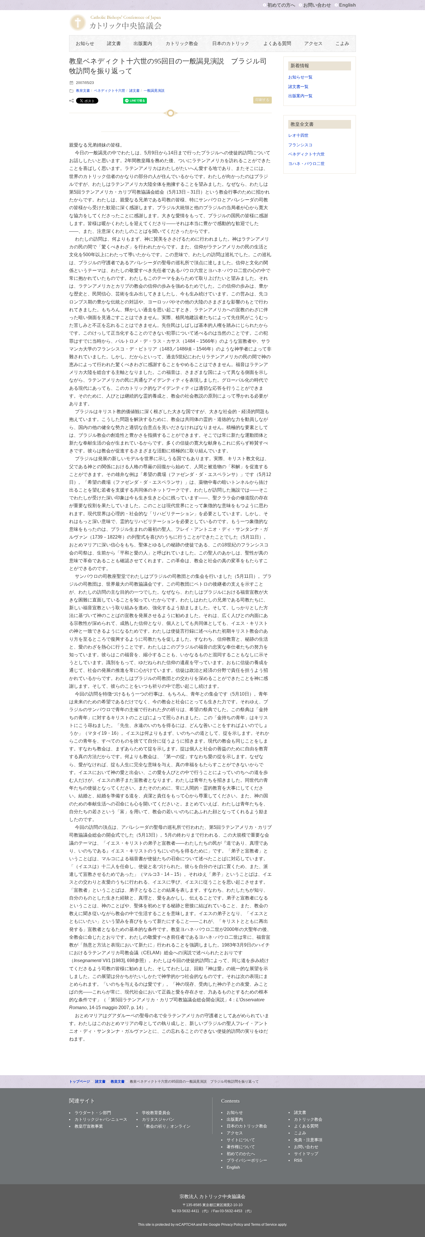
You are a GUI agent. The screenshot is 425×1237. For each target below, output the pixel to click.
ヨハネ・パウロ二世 (306, 164)
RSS (298, 1160)
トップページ (79, 1081)
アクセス (313, 43)
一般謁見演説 (154, 91)
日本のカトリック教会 (247, 1126)
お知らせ (85, 43)
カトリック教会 (182, 43)
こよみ (342, 43)
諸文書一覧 (298, 87)
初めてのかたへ (241, 1153)
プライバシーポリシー (247, 1160)
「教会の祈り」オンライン (166, 1126)
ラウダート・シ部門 (93, 1112)
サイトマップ (306, 1153)
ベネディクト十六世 (109, 91)
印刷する (262, 100)
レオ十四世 (298, 135)
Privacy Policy (232, 1225)
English (347, 5)
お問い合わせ (317, 5)
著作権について (241, 1146)
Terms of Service (264, 1225)
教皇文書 (83, 91)
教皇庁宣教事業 (89, 1126)
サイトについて (241, 1139)
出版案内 (143, 43)
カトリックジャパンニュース (101, 1119)
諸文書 (114, 43)
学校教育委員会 (156, 1112)
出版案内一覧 (300, 96)
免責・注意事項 (308, 1139)
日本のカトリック (230, 43)
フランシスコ (300, 145)
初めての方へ (281, 5)
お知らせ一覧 (300, 77)
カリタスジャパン (158, 1119)
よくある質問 (277, 43)
